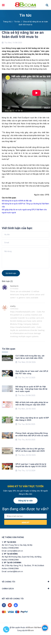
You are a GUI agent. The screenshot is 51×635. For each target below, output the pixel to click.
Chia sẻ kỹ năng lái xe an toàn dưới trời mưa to (23, 34)
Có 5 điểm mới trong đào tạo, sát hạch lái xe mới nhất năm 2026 (29, 357)
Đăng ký (25, 523)
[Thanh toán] (4, 611)
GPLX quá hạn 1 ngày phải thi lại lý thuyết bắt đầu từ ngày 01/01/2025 (30, 465)
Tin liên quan (8, 348)
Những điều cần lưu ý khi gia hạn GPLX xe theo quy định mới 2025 (30, 450)
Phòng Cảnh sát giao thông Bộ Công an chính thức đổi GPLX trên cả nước (31, 434)
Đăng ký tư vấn (25, 500)
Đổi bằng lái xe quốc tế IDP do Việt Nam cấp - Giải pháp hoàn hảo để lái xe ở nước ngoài (31, 389)
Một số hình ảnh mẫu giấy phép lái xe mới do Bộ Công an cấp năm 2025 (31, 403)
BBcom (31, 630)
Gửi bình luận (11, 273)
